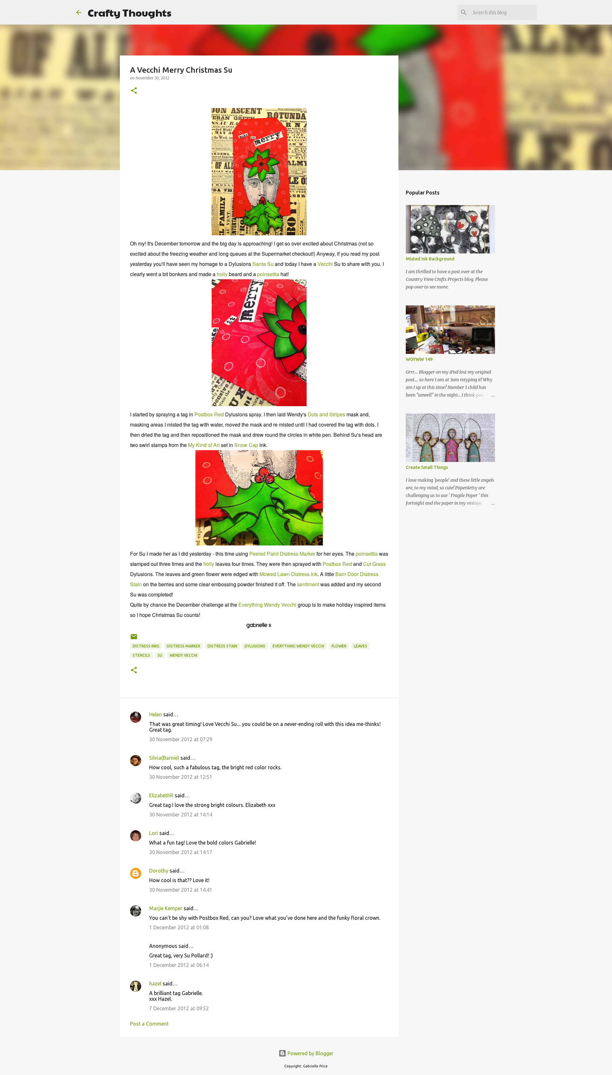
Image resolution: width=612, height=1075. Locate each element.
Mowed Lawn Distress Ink (288, 574)
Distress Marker (183, 646)
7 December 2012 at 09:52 (179, 1008)
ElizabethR (161, 795)
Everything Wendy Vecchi (267, 604)
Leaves (360, 646)
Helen (155, 714)
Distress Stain (222, 646)
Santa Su (262, 263)
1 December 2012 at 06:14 (179, 965)
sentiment (308, 584)
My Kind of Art (204, 445)
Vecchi (325, 263)
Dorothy (158, 871)
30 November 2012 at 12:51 (180, 777)
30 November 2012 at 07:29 (180, 739)
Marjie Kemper (165, 908)
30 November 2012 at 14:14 (180, 814)
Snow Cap (246, 445)
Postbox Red (209, 414)
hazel (155, 983)
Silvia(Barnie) (164, 758)
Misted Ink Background (430, 258)
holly (222, 274)
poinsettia (268, 274)
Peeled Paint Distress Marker (282, 553)
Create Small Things (427, 467)
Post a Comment (149, 1024)
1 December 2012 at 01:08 (179, 927)
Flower (339, 646)
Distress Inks (146, 646)
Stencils (141, 655)
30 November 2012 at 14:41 (180, 890)
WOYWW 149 (419, 359)
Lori (153, 833)
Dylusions (254, 646)
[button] (134, 91)
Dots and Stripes (326, 414)
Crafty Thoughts (129, 12)
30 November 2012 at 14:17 (180, 852)
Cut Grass (374, 563)
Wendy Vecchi (183, 655)
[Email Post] (134, 639)
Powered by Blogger (309, 1053)
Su (159, 655)
